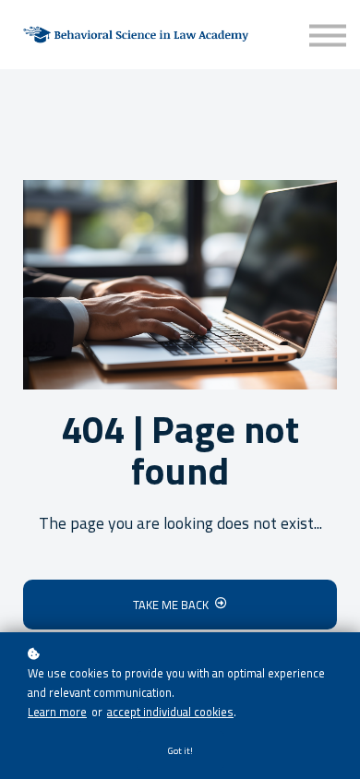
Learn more (57, 711)
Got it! (180, 750)
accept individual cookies (170, 711)
